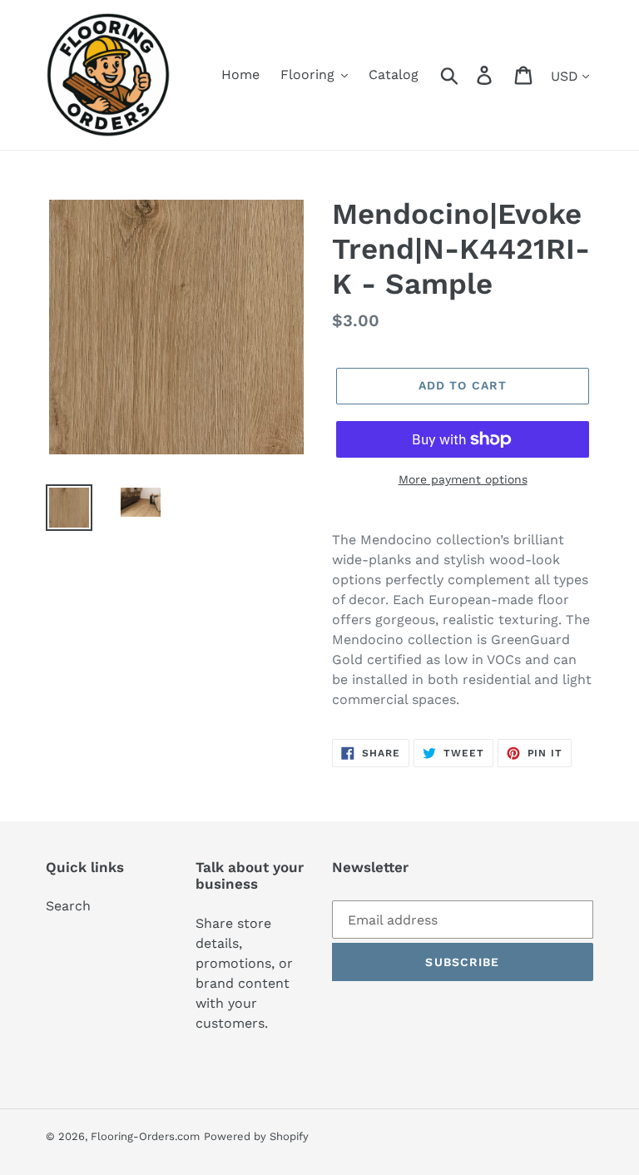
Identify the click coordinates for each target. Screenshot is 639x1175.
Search (68, 906)
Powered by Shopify (256, 1136)
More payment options (463, 479)
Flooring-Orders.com (145, 1136)
